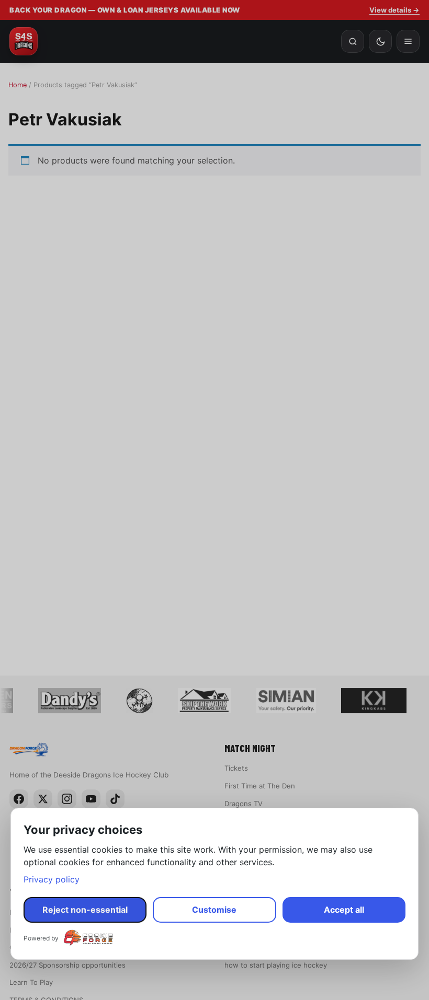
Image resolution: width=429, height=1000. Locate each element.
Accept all (344, 909)
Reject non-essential (85, 909)
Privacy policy (52, 879)
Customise (214, 909)
